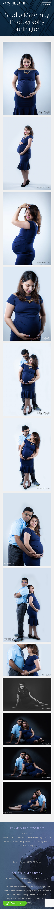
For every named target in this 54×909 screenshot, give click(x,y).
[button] (15, 903)
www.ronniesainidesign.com (36, 841)
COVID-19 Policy (34, 862)
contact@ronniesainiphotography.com (34, 837)
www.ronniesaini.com (13, 841)
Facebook (21, 845)
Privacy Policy (19, 862)
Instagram (32, 845)
